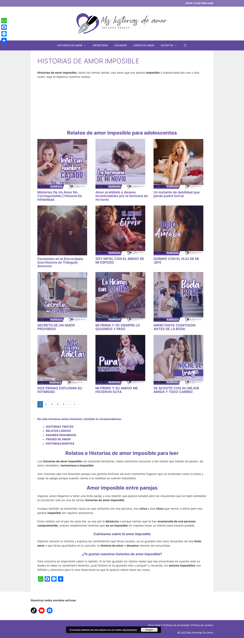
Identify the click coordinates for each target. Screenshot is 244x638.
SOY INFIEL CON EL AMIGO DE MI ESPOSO (119, 260)
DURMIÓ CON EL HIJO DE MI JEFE (176, 260)
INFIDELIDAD (100, 45)
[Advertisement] (122, 106)
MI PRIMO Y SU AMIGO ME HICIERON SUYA (116, 390)
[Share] (4, 40)
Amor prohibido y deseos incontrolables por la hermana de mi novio (121, 196)
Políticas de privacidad (176, 625)
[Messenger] (4, 34)
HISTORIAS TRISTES (59, 426)
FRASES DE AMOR (58, 439)
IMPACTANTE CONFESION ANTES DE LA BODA (175, 327)
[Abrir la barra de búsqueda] (185, 45)
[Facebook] (4, 27)
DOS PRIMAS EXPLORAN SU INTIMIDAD (59, 390)
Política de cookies (202, 625)
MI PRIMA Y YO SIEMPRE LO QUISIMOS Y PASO (117, 327)
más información (129, 630)
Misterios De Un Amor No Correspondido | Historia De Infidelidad (59, 196)
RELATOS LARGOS (58, 430)
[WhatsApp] (4, 20)
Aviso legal (154, 625)
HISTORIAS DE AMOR (69, 45)
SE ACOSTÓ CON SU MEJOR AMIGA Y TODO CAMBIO (176, 390)
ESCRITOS (167, 45)
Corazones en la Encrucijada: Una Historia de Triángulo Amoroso (60, 262)
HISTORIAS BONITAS (60, 443)
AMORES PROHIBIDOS (61, 435)
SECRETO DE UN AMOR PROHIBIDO (56, 327)
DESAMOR (121, 45)
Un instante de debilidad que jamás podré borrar (177, 194)
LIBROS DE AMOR (143, 45)
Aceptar (149, 629)
